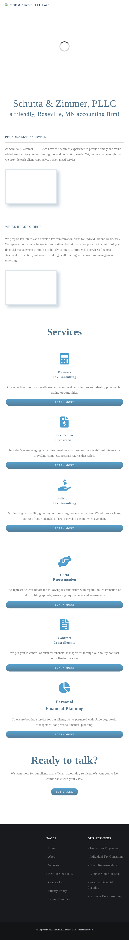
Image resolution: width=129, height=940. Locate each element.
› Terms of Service (58, 899)
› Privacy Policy (56, 891)
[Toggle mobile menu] (122, 8)
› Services (52, 865)
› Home (51, 848)
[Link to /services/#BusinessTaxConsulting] (64, 359)
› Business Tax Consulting (105, 896)
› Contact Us (54, 882)
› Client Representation (102, 865)
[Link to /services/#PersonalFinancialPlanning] (64, 688)
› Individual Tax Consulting (106, 856)
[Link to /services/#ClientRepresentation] (64, 561)
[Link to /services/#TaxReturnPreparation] (64, 422)
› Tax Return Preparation (103, 848)
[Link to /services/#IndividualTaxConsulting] (64, 485)
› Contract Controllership (104, 873)
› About (51, 856)
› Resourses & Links (59, 873)
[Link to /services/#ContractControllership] (64, 624)
